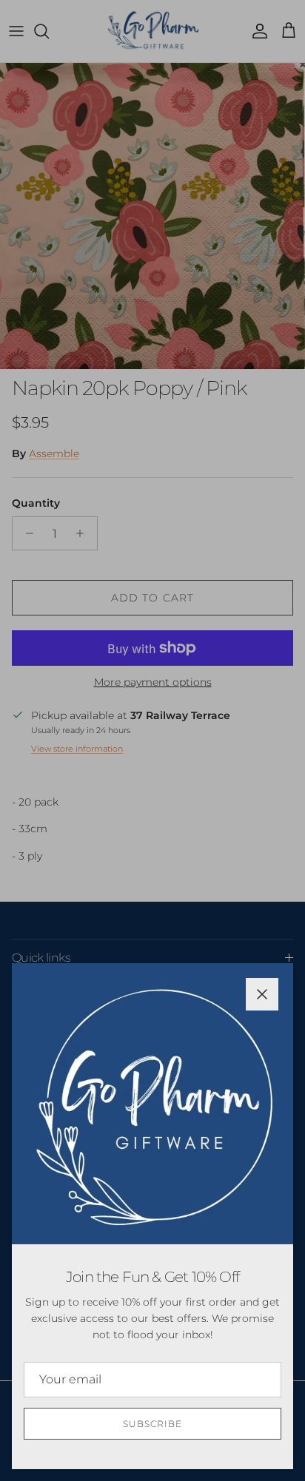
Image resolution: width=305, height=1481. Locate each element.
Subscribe (152, 1423)
